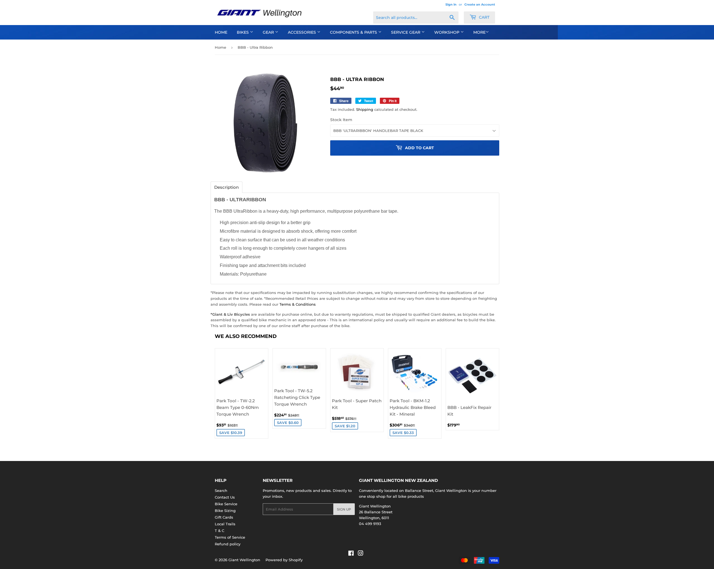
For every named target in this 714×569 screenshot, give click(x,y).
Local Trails (225, 524)
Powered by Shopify (284, 560)
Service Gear (406, 32)
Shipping (364, 109)
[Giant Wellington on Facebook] (351, 554)
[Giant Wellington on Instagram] (360, 554)
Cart (483, 17)
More (479, 32)
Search (221, 490)
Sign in (451, 4)
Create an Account (479, 4)
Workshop (447, 32)
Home (221, 32)
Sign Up (344, 509)
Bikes (243, 32)
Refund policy (227, 544)
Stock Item (341, 119)
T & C (219, 530)
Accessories (302, 32)
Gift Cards (224, 517)
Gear (269, 32)
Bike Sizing (225, 510)
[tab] (226, 187)
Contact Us (225, 497)
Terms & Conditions (297, 304)
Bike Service (226, 504)
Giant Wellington (244, 560)
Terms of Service (230, 537)
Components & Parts (354, 32)
